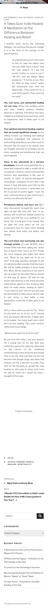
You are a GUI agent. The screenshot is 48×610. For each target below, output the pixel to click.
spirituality (25, 464)
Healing (12, 464)
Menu (25, 7)
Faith (11, 458)
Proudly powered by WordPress (17, 603)
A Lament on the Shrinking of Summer (22, 567)
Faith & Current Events (21, 462)
